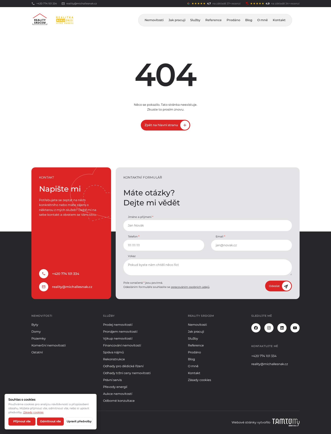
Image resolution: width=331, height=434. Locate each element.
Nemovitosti (154, 20)
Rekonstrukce (114, 359)
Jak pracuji (177, 20)
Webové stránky (244, 422)
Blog (248, 20)
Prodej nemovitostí (117, 325)
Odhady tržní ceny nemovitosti (127, 373)
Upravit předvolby (79, 421)
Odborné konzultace (119, 401)
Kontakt (279, 20)
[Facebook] (256, 327)
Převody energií (115, 387)
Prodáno (233, 20)
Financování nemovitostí (122, 345)
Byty (34, 325)
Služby (195, 20)
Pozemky (38, 338)
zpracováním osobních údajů (190, 287)
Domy (36, 331)
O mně (262, 20)
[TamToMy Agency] (286, 422)
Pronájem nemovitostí (120, 331)
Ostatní (37, 352)
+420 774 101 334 (65, 274)
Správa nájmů (113, 352)
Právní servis (112, 380)
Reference (213, 20)
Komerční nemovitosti (48, 345)
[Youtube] (295, 327)
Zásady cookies (199, 380)
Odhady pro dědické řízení (123, 366)
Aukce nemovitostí (117, 394)
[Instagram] (269, 327)
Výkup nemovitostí (117, 338)
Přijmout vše (22, 421)
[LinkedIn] (282, 327)
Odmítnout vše (50, 421)
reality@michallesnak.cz (72, 287)
